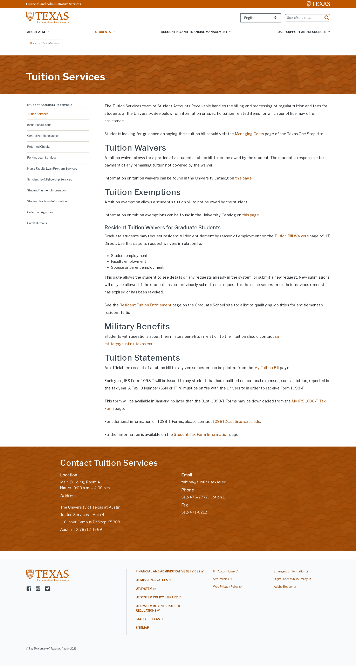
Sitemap (142, 628)
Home (33, 43)
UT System (144, 589)
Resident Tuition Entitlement (145, 305)
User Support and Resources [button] (302, 32)
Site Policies (221, 579)
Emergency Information (289, 571)
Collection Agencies (40, 212)
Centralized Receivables (43, 136)
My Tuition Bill (266, 368)
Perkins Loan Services (41, 157)
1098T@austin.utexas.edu (236, 421)
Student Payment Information (47, 190)
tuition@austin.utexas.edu (204, 482)
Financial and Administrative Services (53, 4)
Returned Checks (38, 147)
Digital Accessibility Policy (291, 579)
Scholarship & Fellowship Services (49, 179)
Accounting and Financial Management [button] (194, 32)
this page (243, 178)
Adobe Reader (283, 587)
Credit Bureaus (37, 223)
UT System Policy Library (157, 597)
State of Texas (148, 619)
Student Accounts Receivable (50, 105)
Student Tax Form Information (47, 201)
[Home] (47, 17)
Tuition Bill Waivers (291, 236)
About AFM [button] (36, 32)
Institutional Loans (39, 125)
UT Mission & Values (152, 580)
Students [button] (103, 32)
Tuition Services (37, 114)
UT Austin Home (224, 571)
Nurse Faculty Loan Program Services (52, 168)
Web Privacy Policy (225, 587)
